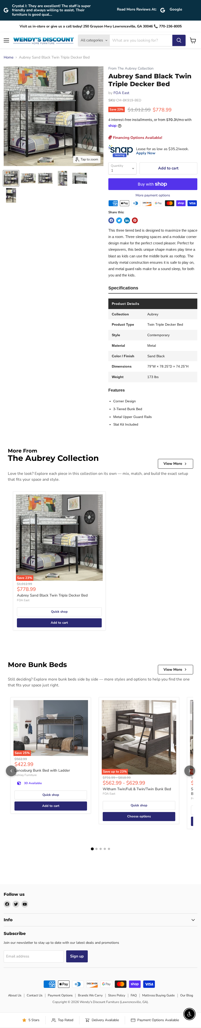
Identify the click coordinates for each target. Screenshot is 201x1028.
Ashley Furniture (25, 775)
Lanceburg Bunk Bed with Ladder (42, 770)
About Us (14, 995)
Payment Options (60, 995)
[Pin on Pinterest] (135, 220)
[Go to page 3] (101, 849)
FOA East (121, 92)
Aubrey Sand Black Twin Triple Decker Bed (52, 595)
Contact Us (34, 995)
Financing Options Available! (137, 137)
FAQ (134, 995)
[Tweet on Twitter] (119, 220)
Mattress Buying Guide (158, 995)
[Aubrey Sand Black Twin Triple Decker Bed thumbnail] (11, 178)
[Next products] (189, 770)
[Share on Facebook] (111, 220)
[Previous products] (11, 770)
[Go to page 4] (105, 849)
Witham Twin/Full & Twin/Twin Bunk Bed (137, 789)
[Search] (179, 40)
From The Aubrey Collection (130, 68)
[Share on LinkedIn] (127, 220)
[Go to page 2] (96, 849)
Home (8, 57)
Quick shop (59, 612)
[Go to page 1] (92, 848)
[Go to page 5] (109, 849)
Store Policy (116, 995)
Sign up (77, 956)
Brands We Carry (90, 995)
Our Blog (186, 995)
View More (172, 463)
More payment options (153, 195)
